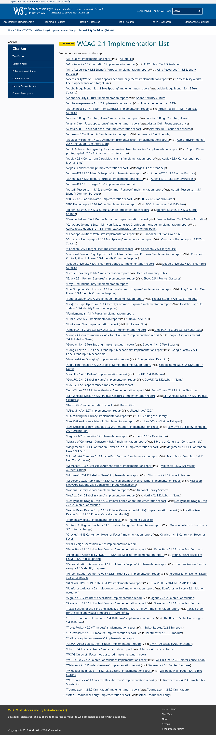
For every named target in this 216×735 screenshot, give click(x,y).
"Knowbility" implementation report (89, 405)
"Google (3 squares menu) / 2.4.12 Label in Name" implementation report (112, 335)
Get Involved (144, 11)
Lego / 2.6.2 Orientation (152, 436)
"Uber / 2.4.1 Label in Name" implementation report (99, 649)
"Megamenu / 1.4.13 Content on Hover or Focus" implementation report (112, 447)
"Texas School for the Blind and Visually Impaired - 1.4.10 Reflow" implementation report (122, 608)
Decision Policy (19, 64)
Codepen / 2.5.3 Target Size (158, 249)
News (165, 719)
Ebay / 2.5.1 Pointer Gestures (162, 278)
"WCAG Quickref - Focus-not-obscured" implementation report (106, 654)
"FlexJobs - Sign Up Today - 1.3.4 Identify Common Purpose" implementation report (119, 304)
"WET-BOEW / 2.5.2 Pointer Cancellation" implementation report (106, 660)
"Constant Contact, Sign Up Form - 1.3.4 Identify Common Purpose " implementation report (124, 254)
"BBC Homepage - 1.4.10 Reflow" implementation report (102, 204)
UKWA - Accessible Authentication (171, 644)
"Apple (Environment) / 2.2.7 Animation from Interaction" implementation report (117, 139)
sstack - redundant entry (154, 695)
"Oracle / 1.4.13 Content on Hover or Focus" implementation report (109, 534)
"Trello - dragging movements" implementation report (101, 638)
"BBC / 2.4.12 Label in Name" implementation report (99, 199)
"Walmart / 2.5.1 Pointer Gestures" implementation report (103, 665)
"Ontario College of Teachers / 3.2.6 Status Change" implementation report (114, 525)
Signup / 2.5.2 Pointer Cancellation (172, 598)
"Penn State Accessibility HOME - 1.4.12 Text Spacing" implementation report (115, 555)
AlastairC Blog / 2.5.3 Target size (167, 118)
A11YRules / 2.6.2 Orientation (162, 64)
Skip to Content (17, 2)
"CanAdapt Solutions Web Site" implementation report (101, 234)
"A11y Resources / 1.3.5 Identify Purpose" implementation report (107, 69)
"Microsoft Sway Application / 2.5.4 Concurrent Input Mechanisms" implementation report (123, 480)
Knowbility (127, 405)
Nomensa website (141, 520)
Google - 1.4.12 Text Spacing (160, 344)
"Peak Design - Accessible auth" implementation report (101, 544)
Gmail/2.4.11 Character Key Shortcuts (178, 330)
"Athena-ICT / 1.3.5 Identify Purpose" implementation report (104, 173)
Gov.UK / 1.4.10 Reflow (150, 374)
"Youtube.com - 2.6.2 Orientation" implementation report (102, 689)
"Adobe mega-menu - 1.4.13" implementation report (99, 103)
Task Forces (18, 56)
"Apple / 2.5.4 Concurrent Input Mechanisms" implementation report (110, 158)
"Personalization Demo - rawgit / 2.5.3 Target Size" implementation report (113, 573)
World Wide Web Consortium (45, 730)
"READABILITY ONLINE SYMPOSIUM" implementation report (104, 583)
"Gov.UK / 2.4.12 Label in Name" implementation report (101, 379)
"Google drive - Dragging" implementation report (97, 359)
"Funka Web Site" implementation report (92, 324)
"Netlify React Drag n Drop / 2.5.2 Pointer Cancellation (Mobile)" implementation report (121, 510)
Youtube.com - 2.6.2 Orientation (167, 689)
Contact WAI (169, 709)
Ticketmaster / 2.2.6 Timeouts (163, 633)
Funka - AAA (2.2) (138, 319)
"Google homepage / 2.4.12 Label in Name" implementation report (108, 365)
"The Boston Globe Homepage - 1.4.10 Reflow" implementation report (110, 618)
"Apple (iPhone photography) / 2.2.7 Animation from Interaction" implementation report (122, 149)
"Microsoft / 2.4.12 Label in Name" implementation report (103, 475)
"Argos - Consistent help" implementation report (97, 168)
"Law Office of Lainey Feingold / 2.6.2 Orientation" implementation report (112, 427)
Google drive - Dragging (153, 359)
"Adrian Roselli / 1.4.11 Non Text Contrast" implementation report (107, 108)
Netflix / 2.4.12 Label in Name (162, 495)
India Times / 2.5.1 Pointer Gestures (175, 390)
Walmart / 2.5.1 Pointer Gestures (169, 665)
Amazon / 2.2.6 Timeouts (153, 134)
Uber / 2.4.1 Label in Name (157, 649)
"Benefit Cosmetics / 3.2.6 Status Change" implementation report (107, 210)
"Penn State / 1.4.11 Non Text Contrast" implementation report (106, 549)
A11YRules (126, 59)
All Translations (60, 2)
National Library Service (152, 490)
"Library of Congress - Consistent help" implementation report (106, 441)
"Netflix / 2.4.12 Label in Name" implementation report (100, 495)
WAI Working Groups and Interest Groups (55, 30)
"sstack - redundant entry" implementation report (98, 695)
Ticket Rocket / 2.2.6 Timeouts (164, 627)
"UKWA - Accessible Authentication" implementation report (103, 644)
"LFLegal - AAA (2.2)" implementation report (93, 410)
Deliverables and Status (24, 71)
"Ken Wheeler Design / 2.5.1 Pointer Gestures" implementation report (110, 396)
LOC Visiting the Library (152, 416)
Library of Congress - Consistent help (177, 441)
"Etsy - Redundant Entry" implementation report (97, 284)
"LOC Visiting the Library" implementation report (97, 416)
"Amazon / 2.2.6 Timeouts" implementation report (98, 134)
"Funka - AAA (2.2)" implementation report (93, 319)
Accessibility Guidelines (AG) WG (96, 30)
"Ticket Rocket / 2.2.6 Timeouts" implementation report (101, 627)
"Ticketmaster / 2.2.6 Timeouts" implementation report (101, 633)
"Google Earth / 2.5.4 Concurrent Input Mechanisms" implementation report (115, 350)
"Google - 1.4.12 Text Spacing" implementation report (100, 344)
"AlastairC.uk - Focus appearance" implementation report (102, 123)
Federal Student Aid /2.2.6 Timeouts (174, 299)
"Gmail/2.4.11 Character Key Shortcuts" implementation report (106, 330)
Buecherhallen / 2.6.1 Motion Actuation (181, 219)
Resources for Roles (173, 729)
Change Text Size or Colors (39, 2)
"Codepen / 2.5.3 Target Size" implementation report (99, 249)
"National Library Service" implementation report (97, 490)
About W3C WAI (162, 11)
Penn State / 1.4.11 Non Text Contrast (178, 549)
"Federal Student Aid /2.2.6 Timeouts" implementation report (105, 299)
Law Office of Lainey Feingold (162, 421)
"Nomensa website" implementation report (94, 520)
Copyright (13, 730)
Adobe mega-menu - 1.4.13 (158, 103)
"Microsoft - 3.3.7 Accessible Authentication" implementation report (109, 466)
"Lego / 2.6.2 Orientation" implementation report (97, 436)
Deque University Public (152, 273)
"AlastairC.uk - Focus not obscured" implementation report (103, 129)
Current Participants (22, 93)
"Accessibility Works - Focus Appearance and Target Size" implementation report (117, 79)
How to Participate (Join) (24, 86)
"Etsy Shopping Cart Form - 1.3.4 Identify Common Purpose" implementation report (119, 289)
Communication (20, 79)
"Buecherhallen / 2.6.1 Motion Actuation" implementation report (107, 219)
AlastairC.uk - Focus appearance (167, 123)
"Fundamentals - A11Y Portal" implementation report (100, 313)
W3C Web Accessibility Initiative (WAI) (37, 710)
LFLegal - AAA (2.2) (141, 410)
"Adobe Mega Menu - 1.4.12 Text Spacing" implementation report (107, 88)
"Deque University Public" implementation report (97, 273)
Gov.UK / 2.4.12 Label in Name (163, 379)
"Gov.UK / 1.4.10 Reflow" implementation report (96, 374)
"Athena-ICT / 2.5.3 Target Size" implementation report (100, 184)
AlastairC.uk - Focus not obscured (170, 129)
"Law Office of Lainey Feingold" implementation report (101, 421)
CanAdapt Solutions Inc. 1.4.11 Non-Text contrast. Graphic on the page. (111, 228)
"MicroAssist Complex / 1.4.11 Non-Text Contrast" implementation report (112, 456)
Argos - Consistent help (151, 168)
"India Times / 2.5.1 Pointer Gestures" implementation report (105, 390)
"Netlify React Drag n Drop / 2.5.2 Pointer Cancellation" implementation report (116, 501)
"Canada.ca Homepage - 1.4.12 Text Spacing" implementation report (109, 239)
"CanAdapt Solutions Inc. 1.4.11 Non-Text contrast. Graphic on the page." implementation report (127, 224)
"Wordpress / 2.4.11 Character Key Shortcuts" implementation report (110, 680)
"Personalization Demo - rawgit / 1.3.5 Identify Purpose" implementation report (117, 564)
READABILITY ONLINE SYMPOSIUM (173, 583)
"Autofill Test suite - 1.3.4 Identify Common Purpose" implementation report (114, 189)
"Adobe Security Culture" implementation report (97, 98)
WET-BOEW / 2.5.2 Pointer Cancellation (180, 660)
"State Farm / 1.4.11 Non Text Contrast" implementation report (106, 603)
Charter (19, 48)
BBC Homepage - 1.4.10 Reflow (165, 204)
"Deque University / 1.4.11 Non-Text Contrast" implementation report (110, 263)
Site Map (167, 714)
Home (11, 30)
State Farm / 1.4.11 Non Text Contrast (178, 603)
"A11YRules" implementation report (89, 59)
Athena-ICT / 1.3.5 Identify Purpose (173, 173)
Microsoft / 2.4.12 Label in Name (168, 475)
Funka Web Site (136, 324)
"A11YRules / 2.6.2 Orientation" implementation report (100, 64)
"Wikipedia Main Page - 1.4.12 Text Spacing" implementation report (109, 670)
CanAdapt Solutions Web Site (162, 234)
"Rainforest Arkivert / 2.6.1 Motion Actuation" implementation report (110, 588)
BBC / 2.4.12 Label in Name (157, 199)
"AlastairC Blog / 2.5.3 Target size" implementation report (102, 118)
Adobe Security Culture (150, 98)
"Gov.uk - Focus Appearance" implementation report (99, 385)
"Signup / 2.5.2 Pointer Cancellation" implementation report (104, 598)
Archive (166, 724)
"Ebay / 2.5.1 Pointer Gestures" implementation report (100, 278)
